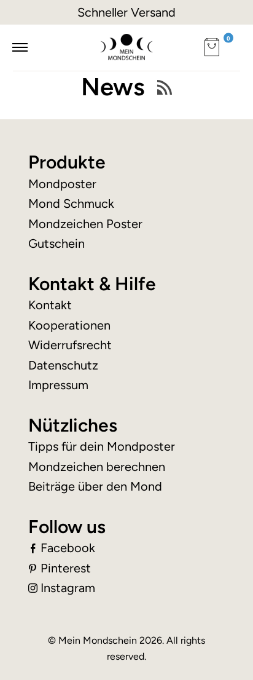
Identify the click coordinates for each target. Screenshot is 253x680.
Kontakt (50, 305)
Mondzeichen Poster (85, 223)
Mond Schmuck (71, 203)
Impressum (58, 385)
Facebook (68, 547)
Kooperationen (69, 325)
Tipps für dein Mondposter (101, 446)
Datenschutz (63, 365)
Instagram (68, 587)
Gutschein (56, 243)
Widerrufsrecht (70, 345)
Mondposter (62, 183)
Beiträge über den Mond (95, 486)
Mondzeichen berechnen (96, 466)
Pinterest (66, 568)
